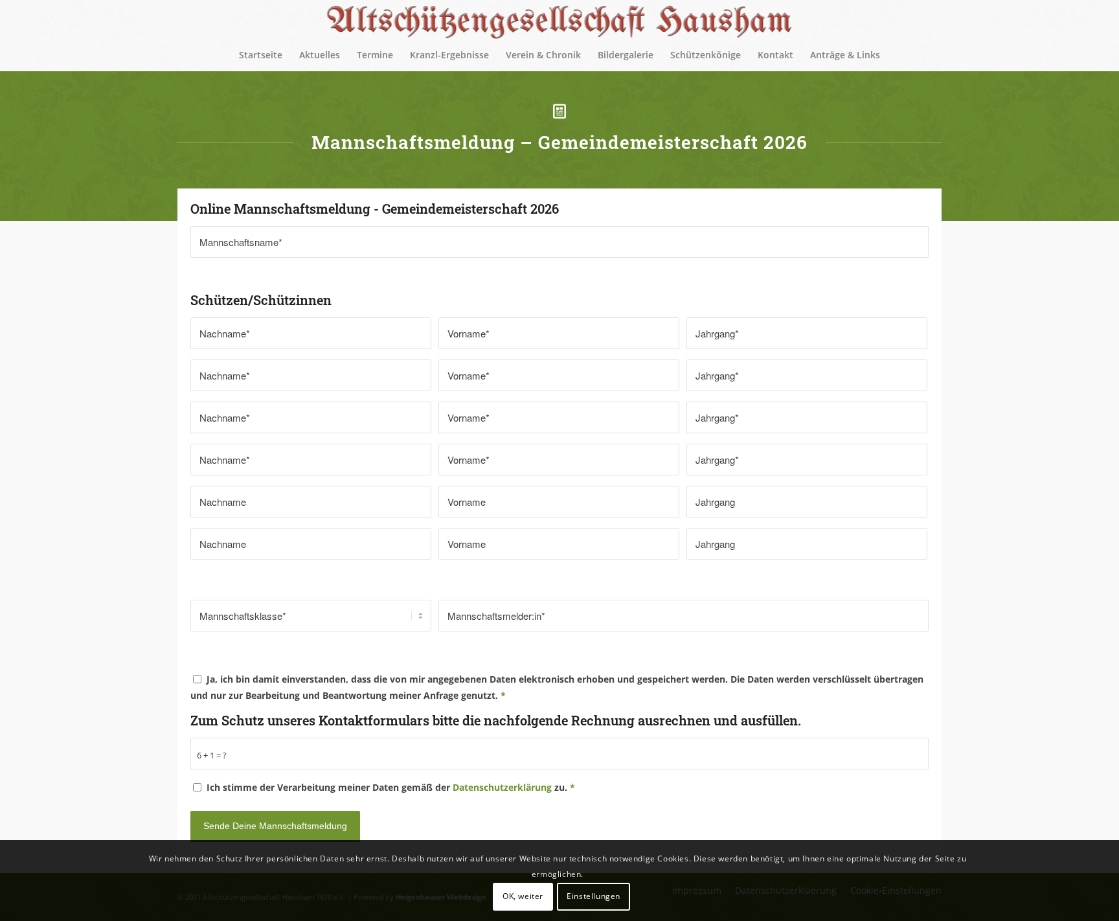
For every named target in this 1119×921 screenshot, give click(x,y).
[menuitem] (261, 55)
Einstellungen (593, 896)
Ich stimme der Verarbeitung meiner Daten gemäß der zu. (391, 787)
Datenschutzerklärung (502, 787)
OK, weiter (523, 896)
